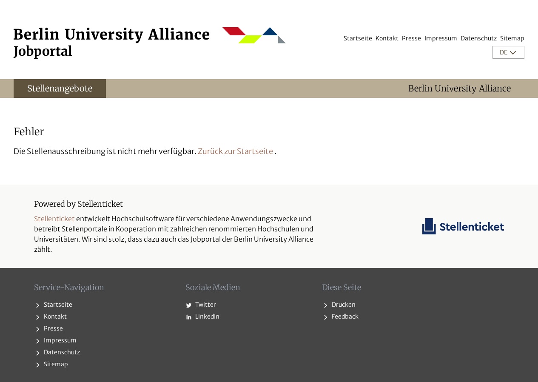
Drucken (343, 304)
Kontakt (387, 38)
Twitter (205, 304)
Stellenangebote (59, 88)
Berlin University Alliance (459, 88)
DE (504, 52)
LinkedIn (206, 316)
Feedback (344, 316)
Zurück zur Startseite (235, 151)
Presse (411, 38)
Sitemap (512, 38)
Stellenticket (54, 218)
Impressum (440, 38)
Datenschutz (479, 38)
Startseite (358, 38)
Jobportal (43, 51)
